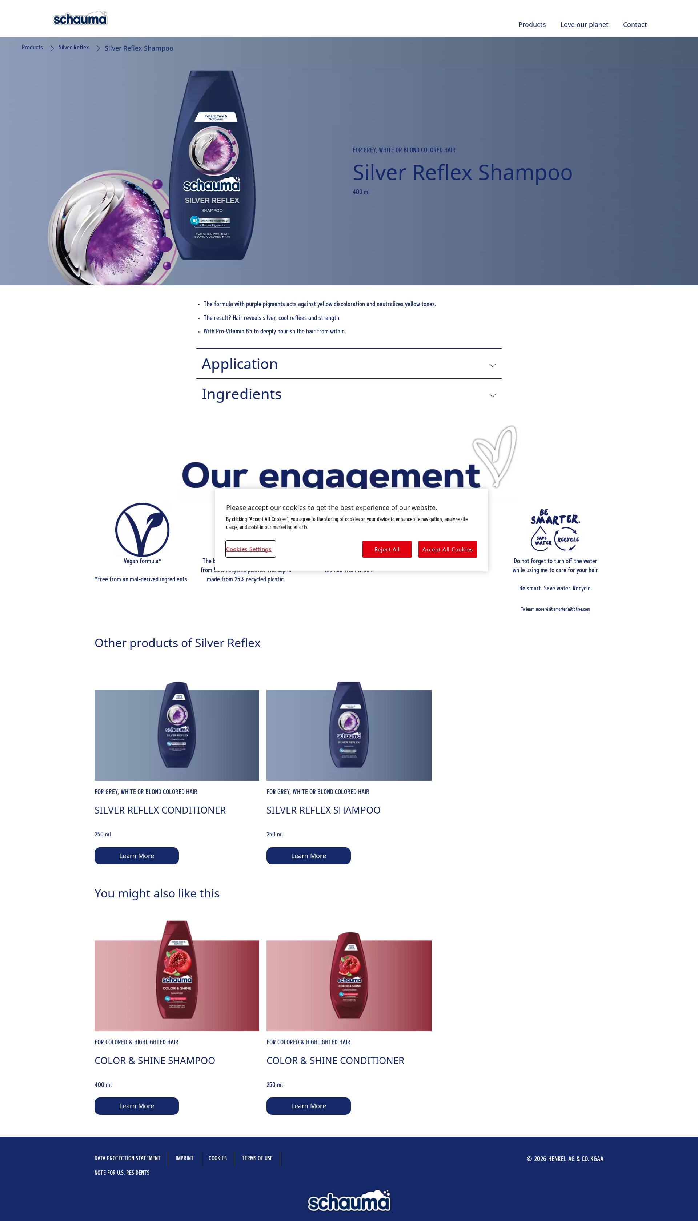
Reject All (387, 549)
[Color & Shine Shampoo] (177, 1015)
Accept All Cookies (447, 549)
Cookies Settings (249, 549)
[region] (351, 530)
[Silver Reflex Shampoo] (348, 764)
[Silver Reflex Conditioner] (177, 764)
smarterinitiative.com (572, 609)
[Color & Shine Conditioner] (348, 1015)
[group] (349, 764)
